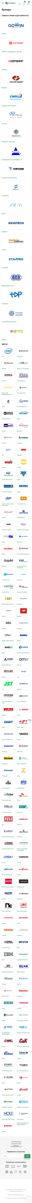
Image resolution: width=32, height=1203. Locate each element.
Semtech (19, 836)
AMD (3, 653)
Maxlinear (19, 431)
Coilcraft (19, 455)
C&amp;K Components (23, 1046)
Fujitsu (19, 874)
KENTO (4, 340)
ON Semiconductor (7, 492)
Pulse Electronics (6, 800)
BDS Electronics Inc (8, 286)
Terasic (4, 431)
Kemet (3, 727)
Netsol (18, 419)
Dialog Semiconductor (23, 1107)
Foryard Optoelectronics (9, 178)
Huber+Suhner (21, 517)
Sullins (3, 1020)
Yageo (18, 739)
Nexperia (19, 604)
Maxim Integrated (22, 763)
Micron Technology (7, 874)
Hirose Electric (21, 788)
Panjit (3, 542)
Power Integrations (7, 1070)
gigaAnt (4, 566)
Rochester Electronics (8, 849)
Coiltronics (20, 751)
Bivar (18, 947)
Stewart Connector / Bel (23, 1032)
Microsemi (20, 899)
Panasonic (5, 776)
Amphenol (19, 580)
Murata (4, 715)
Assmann (19, 628)
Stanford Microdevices (8, 836)
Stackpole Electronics (8, 972)
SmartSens (5, 196)
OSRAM (4, 935)
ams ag (19, 665)
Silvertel (4, 368)
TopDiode (5, 304)
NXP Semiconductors (8, 604)
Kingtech (4, 232)
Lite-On (4, 862)
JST (3, 689)
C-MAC (4, 1046)
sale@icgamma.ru (16, 1146)
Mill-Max (4, 628)
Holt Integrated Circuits (8, 1119)
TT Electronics (6, 580)
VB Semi (4, 124)
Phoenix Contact (6, 529)
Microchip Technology (23, 554)
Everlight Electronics (22, 960)
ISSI (3, 824)
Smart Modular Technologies (6, 1033)
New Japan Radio (22, 911)
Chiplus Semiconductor (9, 106)
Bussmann (5, 763)
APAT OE (4, 381)
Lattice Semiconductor (8, 1095)
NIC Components (6, 911)
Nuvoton (4, 923)
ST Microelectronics (7, 479)
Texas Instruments (22, 592)
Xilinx (3, 1083)
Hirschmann (20, 1119)
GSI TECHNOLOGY (22, 406)
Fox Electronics (6, 788)
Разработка (9, 1198)
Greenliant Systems (7, 1107)
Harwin (19, 862)
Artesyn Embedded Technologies (22, 849)
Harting (19, 467)
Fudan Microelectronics (9, 322)
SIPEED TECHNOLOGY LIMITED (12, 52)
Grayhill (19, 1095)
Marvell (19, 616)
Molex (3, 554)
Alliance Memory (6, 665)
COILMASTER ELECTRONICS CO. (12, 160)
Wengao (4, 88)
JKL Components (21, 701)
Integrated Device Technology (21, 567)
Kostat (4, 1131)
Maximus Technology (23, 368)
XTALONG (5, 268)
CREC (3, 406)
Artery (3, 214)
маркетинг (16, 1198)
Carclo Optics (5, 592)
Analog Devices (6, 419)
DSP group (20, 812)
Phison (4, 250)
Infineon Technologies (23, 529)
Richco (4, 1058)
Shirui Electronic (21, 393)
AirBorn (19, 984)
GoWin (4, 34)
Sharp (18, 923)
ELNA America (21, 972)
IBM (3, 960)
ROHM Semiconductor (8, 887)
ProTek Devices (6, 947)
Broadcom (20, 356)
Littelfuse (19, 443)
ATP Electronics (21, 381)
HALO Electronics (6, 812)
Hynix (18, 800)
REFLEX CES (5, 996)
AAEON (4, 899)
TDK (18, 677)
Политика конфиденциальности (16, 1194)
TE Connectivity (21, 504)
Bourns (4, 616)
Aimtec (19, 640)
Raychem (19, 996)
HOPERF (4, 70)
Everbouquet (20, 887)
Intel (3, 356)
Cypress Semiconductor (23, 653)
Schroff (4, 517)
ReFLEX (4, 443)
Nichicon (19, 689)
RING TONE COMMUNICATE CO (7, 393)
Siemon (19, 1083)
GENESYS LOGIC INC (8, 142)
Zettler (3, 677)
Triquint (19, 1058)
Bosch (18, 715)
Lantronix (19, 935)
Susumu (4, 984)
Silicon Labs (20, 727)
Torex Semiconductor (23, 1070)
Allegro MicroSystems (8, 640)
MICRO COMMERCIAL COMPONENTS (23, 1123)
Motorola (19, 542)
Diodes (19, 492)
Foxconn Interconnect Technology (8, 504)
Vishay (19, 479)
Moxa (3, 1008)
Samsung (4, 751)
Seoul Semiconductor (23, 1020)
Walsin (3, 467)
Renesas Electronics (7, 739)
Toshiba (19, 1008)
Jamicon (19, 824)
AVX (3, 455)
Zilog (18, 776)
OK (27, 1156)
